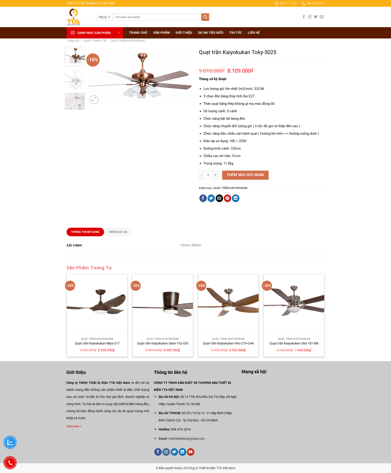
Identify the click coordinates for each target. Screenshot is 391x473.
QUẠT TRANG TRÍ (95, 40)
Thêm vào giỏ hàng (245, 175)
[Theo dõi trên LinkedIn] (182, 452)
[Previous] (96, 76)
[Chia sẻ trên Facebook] (203, 198)
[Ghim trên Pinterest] (227, 198)
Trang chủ (138, 33)
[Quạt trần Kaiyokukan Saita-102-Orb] (162, 304)
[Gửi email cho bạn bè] (219, 198)
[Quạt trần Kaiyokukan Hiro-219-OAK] (228, 304)
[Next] (184, 76)
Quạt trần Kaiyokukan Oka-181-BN (294, 343)
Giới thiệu (184, 33)
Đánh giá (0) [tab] (118, 232)
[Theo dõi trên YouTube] (190, 452)
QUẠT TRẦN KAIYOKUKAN (128, 40)
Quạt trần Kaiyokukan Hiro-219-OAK (228, 343)
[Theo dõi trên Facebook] (304, 17)
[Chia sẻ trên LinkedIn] (235, 198)
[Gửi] (205, 17)
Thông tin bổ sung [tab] (85, 232)
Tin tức (235, 33)
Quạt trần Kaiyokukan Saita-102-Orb (162, 343)
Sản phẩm (161, 33)
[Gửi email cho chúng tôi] (321, 17)
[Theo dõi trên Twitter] (315, 17)
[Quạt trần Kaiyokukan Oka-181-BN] (294, 304)
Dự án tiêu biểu (210, 33)
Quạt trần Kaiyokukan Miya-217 (97, 343)
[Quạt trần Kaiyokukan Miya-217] (97, 304)
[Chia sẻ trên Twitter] (211, 198)
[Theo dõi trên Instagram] (310, 17)
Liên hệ (254, 33)
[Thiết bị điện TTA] (78, 17)
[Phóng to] (94, 99)
